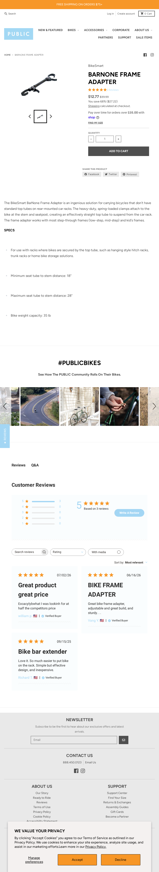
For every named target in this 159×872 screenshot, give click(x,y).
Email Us (90, 762)
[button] (5, 406)
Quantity (94, 133)
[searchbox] (26, 552)
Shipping (94, 106)
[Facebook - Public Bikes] (145, 55)
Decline (120, 860)
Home (7, 55)
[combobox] (68, 552)
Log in (110, 13)
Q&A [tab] (35, 465)
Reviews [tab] (18, 465)
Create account (126, 13)
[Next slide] (51, 116)
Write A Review (129, 512)
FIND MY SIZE (95, 122)
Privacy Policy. (95, 847)
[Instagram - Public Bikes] (152, 55)
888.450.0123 (72, 762)
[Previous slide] (30, 116)
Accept (77, 860)
